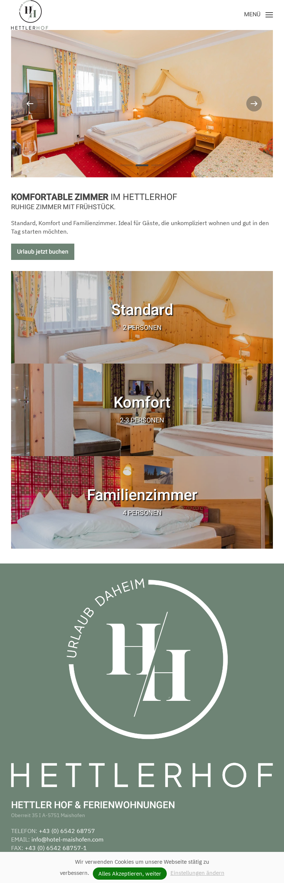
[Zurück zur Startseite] (29, 15)
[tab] (126, 165)
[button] (258, 15)
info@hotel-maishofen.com (67, 839)
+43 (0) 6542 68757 (67, 830)
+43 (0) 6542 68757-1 (56, 848)
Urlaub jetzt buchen (42, 251)
